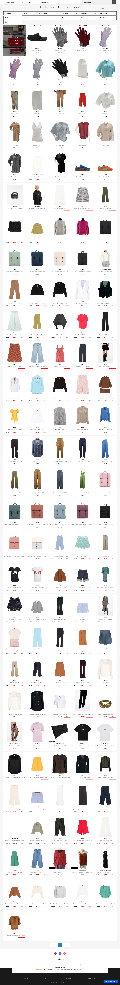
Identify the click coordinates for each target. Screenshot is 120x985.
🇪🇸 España (39, 969)
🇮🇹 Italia (57, 969)
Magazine (45, 2)
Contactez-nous (67, 978)
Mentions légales (92, 978)
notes (83, 964)
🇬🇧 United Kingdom (66, 969)
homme (28, 2)
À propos (26, 978)
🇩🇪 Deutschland (48, 969)
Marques (35, 2)
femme (21, 2)
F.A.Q (46, 978)
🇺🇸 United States (79, 969)
